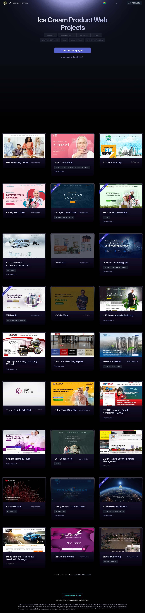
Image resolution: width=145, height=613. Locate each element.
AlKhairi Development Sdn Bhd (116, 2)
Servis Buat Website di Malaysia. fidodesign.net (72, 600)
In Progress (135, 162)
